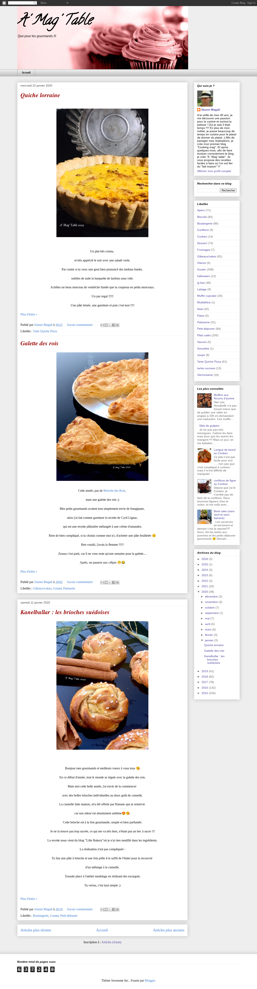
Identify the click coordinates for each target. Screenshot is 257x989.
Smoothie (203, 348)
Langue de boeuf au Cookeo (225, 451)
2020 (205, 591)
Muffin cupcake (206, 295)
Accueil (26, 72)
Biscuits (202, 216)
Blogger (150, 980)
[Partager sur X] (110, 325)
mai (207, 618)
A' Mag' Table (54, 21)
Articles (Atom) (111, 942)
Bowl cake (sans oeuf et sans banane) (224, 515)
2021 (205, 586)
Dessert (202, 243)
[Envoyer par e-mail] (102, 325)
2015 (205, 693)
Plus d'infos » (29, 314)
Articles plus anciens (168, 930)
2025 (205, 564)
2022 (205, 580)
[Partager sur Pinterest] (117, 325)
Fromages (203, 249)
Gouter (57, 588)
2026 (205, 559)
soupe (201, 355)
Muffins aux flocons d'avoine (224, 396)
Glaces (201, 262)
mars (208, 629)
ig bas (201, 282)
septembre (212, 613)
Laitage (202, 289)
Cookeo (202, 236)
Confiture (203, 229)
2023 (205, 575)
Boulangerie (40, 915)
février (209, 634)
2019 (205, 671)
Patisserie (69, 588)
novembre (212, 602)
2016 (205, 687)
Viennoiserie (205, 374)
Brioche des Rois (114, 490)
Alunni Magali (210, 109)
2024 (205, 569)
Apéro (201, 210)
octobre (210, 607)
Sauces (202, 342)
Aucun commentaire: (80, 324)
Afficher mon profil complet (214, 171)
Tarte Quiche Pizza (45, 331)
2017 (205, 682)
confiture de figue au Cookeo (225, 482)
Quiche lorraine (40, 95)
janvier (209, 640)
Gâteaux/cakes (42, 588)
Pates (200, 315)
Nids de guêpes (209, 425)
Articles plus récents (35, 930)
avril (208, 624)
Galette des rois (39, 343)
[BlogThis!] (106, 325)
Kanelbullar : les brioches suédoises (65, 612)
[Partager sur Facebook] (114, 325)
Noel (200, 309)
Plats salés (204, 335)
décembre (212, 596)
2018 (205, 676)
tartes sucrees (206, 368)
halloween (203, 276)
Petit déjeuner (69, 915)
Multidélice (204, 302)
